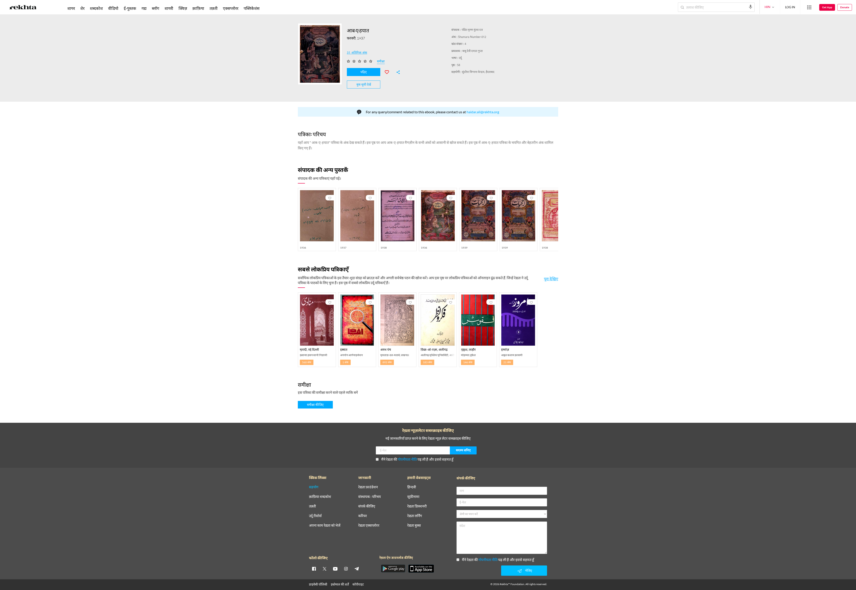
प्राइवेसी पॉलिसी (318, 584)
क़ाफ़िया (198, 8)
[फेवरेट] (389, 71)
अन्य (268, 8)
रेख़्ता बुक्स (414, 525)
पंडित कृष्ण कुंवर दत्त (472, 30)
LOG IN (790, 7)
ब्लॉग (155, 8)
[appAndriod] (393, 569)
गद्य (144, 8)
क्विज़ (183, 8)
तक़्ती (214, 8)
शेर (82, 8)
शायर (71, 8)
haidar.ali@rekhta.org (483, 112)
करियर (362, 516)
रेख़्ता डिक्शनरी (417, 506)
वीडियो (113, 8)
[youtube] (335, 568)
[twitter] (324, 568)
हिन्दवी (411, 487)
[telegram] (356, 568)
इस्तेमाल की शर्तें (340, 584)
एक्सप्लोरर (230, 8)
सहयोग (313, 487)
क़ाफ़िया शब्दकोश (320, 497)
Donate (844, 7)
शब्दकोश (96, 8)
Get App (827, 7)
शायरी (169, 8)
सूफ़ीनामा (413, 497)
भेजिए (528, 570)
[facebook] (313, 568)
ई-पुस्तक (130, 8)
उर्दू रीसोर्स (315, 516)
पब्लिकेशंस (251, 8)
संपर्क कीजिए (366, 506)
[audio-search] (750, 7)
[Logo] (23, 8)
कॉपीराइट (358, 584)
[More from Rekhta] (809, 7)
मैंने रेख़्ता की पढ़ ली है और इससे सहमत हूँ (417, 459)
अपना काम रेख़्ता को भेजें (324, 525)
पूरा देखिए (551, 279)
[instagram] (346, 568)
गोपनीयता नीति (407, 459)
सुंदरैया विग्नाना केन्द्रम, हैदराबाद (478, 72)
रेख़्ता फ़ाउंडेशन (368, 487)
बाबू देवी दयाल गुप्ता (472, 51)
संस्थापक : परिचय (369, 497)
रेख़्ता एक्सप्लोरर (368, 525)
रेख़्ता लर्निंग (414, 516)
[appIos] (421, 569)
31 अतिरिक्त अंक (357, 53)
